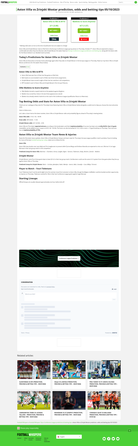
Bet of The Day (64, 2)
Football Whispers (22, 422)
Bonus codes (74, 2)
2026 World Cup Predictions (37, 2)
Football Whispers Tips (36, 422)
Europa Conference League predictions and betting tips (85, 51)
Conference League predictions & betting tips (58, 422)
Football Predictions (53, 2)
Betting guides (92, 2)
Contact (19, 438)
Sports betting (83, 2)
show (27, 66)
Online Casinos (102, 2)
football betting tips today (39, 140)
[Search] (135, 2)
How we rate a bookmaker (47, 439)
